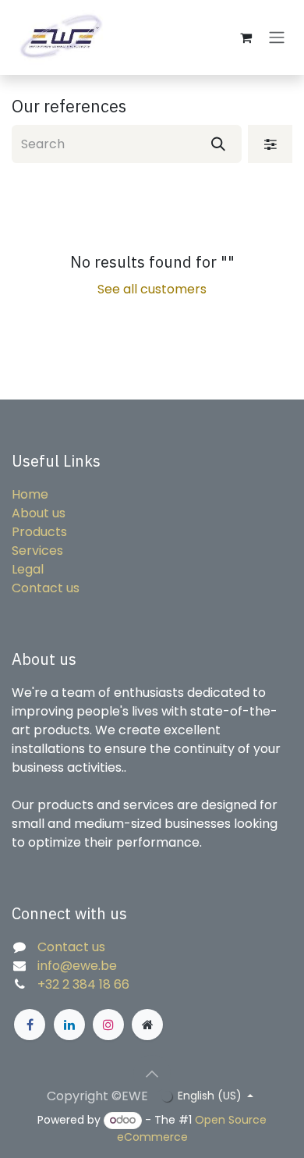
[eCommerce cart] (245, 37)
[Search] (218, 144)
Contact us (46, 588)
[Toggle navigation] (276, 38)
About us (38, 513)
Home (30, 494)
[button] (152, 1073)
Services (37, 550)
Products (39, 532)
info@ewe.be (77, 966)
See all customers (152, 289)
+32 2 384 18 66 (83, 984)
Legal (28, 569)
